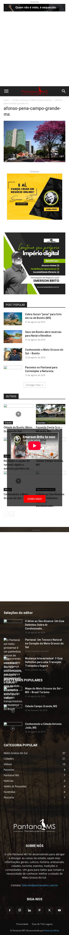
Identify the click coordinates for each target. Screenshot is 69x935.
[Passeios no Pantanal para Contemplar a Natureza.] (13, 372)
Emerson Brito (51, 930)
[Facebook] (9, 910)
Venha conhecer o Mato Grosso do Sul (32, 100)
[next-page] (12, 514)
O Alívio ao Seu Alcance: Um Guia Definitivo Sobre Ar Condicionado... (44, 625)
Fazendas (41, 422)
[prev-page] (6, 514)
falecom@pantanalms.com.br (40, 885)
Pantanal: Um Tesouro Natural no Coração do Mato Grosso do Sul (44, 643)
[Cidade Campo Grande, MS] (13, 710)
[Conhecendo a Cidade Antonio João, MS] (13, 728)
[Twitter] (49, 910)
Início (6, 100)
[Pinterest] (39, 910)
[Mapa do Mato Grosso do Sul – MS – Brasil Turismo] (13, 693)
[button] (6, 91)
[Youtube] (59, 910)
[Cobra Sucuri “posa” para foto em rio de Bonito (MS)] (13, 318)
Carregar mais (33, 384)
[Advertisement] (34, 49)
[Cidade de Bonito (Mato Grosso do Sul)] (18, 414)
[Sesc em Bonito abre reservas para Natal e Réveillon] (13, 336)
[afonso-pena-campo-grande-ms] (34, 161)
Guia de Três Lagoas (42, 924)
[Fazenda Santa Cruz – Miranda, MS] (50, 414)
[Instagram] (19, 910)
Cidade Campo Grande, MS (41, 706)
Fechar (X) (54, 428)
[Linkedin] (29, 910)
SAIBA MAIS (34, 498)
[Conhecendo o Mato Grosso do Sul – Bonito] (13, 354)
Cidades (8, 422)
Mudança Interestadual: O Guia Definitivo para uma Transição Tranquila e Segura (44, 662)
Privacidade (22, 924)
